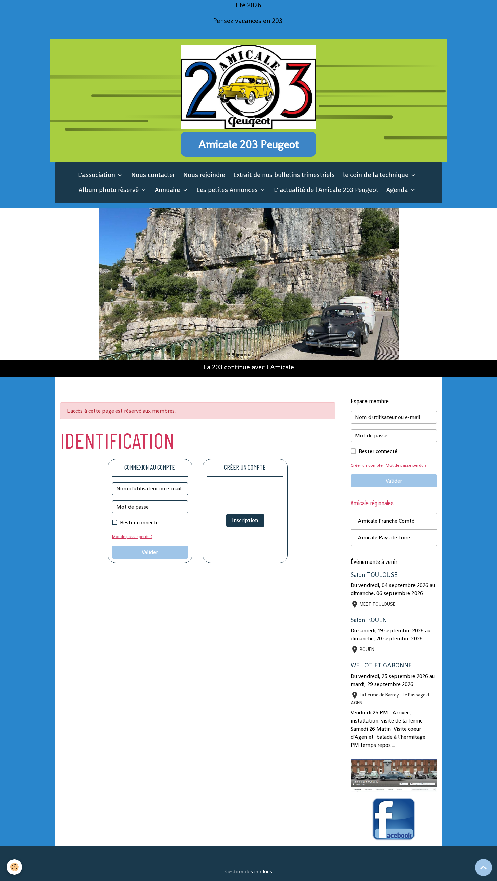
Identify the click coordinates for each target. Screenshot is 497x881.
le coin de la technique (376, 175)
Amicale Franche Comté (386, 520)
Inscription (245, 520)
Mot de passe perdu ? (132, 536)
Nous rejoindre (204, 175)
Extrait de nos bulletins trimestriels (284, 175)
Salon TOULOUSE (374, 575)
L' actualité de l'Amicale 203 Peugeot (326, 190)
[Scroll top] (483, 867)
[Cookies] (14, 867)
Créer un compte (367, 465)
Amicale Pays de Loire (384, 537)
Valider (150, 552)
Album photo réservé (109, 190)
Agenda (397, 190)
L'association (97, 175)
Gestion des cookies (248, 871)
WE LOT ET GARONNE (381, 665)
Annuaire (168, 190)
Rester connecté (139, 522)
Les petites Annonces (227, 190)
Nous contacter (153, 175)
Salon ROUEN (369, 620)
